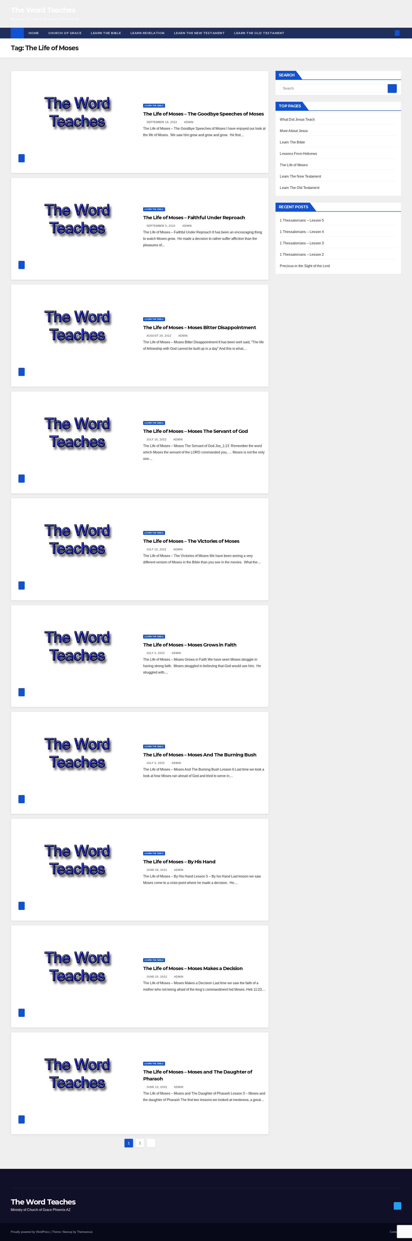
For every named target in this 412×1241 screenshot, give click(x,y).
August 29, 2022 (159, 335)
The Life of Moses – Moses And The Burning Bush (199, 755)
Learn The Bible (106, 33)
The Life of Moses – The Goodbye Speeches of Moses (203, 114)
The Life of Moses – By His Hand (179, 862)
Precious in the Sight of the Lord (305, 266)
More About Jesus (294, 131)
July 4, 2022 (156, 653)
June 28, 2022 (157, 869)
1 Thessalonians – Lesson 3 (302, 243)
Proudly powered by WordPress (31, 1231)
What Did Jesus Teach (297, 119)
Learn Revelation (147, 33)
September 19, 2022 (162, 122)
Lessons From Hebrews (298, 153)
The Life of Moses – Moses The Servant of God (195, 431)
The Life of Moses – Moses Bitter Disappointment (199, 327)
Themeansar (84, 1231)
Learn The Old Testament (259, 33)
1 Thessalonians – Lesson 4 (302, 232)
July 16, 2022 (157, 439)
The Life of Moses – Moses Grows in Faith (189, 645)
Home (34, 33)
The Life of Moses (293, 165)
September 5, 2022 (161, 225)
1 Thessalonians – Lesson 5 (302, 220)
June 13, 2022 (157, 1087)
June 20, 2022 (157, 976)
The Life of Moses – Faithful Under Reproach (194, 218)
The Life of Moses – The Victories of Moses (191, 541)
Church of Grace (65, 33)
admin (189, 122)
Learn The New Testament (199, 33)
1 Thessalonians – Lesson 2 (302, 254)
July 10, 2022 (157, 549)
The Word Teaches (43, 10)
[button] (390, 33)
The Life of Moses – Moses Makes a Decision (193, 968)
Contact (395, 1231)
